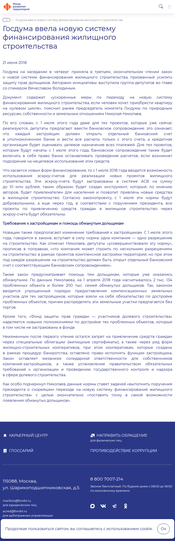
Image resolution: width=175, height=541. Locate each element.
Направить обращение (122, 435)
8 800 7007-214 (106, 479)
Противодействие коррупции (123, 451)
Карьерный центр (28, 435)
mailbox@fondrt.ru (17, 500)
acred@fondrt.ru (15, 511)
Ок (163, 529)
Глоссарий (21, 451)
